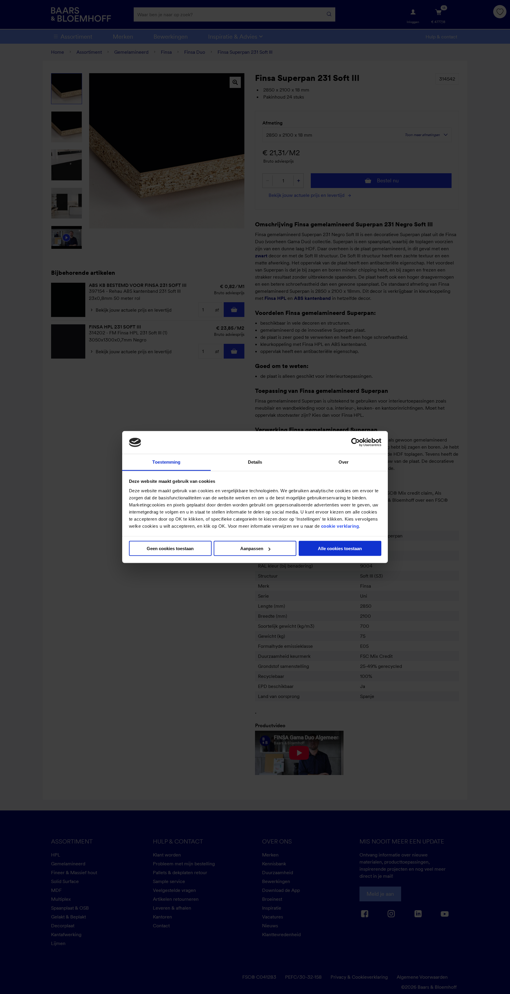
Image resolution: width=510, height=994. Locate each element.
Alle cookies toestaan (340, 548)
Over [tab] (344, 461)
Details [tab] (255, 461)
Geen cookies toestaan (170, 548)
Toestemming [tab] (166, 461)
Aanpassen (251, 548)
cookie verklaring (340, 525)
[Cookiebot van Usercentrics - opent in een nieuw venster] (355, 442)
